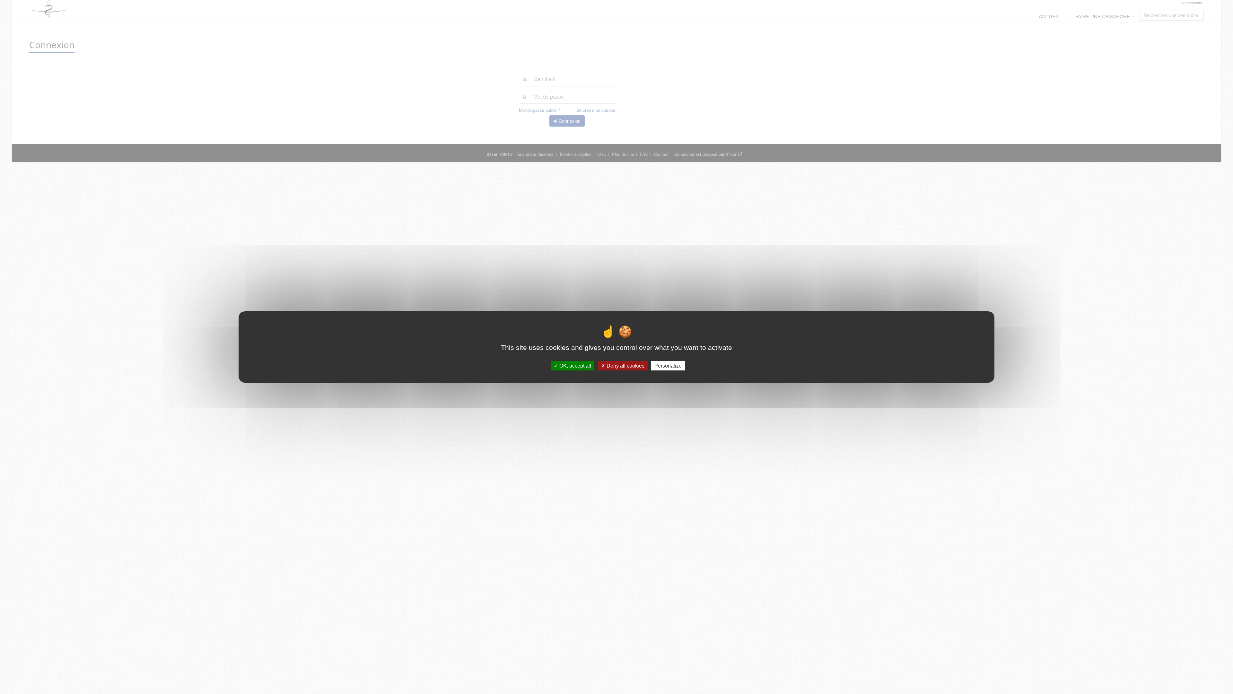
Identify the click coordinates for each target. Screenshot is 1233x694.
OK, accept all (574, 366)
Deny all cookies (624, 366)
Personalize (668, 366)
